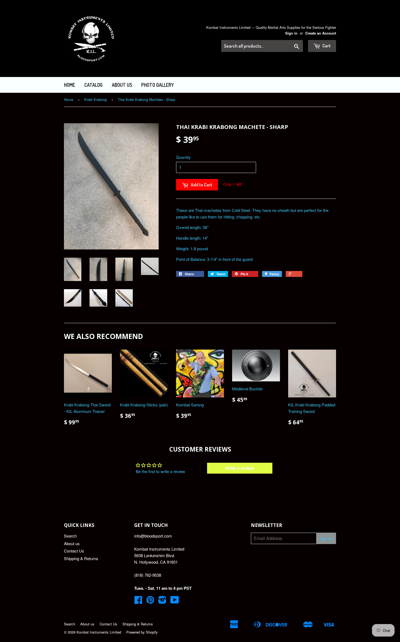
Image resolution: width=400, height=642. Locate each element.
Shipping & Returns (81, 558)
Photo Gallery (157, 85)
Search (70, 536)
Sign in (291, 33)
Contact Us (74, 551)
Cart (326, 45)
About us (122, 85)
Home (69, 85)
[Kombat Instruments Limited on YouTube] (174, 601)
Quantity (183, 157)
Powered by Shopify (142, 632)
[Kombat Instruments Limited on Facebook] (138, 601)
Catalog (93, 85)
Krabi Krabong (95, 99)
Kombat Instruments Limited (98, 632)
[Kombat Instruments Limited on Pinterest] (150, 601)
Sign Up (326, 538)
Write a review (239, 468)
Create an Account (320, 33)
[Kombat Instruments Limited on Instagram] (162, 601)
